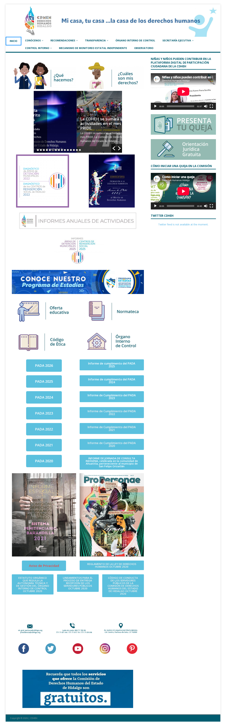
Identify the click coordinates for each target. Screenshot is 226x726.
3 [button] (44, 150)
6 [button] (53, 150)
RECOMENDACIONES (62, 40)
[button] (114, 148)
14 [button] (77, 150)
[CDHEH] (113, 34)
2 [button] (41, 150)
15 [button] (80, 150)
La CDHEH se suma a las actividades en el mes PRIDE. (60, 123)
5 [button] (50, 150)
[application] (183, 91)
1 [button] (38, 150)
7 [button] (56, 150)
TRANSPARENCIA (95, 40)
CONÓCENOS (33, 40)
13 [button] (74, 150)
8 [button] (59, 150)
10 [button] (65, 150)
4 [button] (47, 150)
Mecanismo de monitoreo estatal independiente (93, 48)
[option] (78, 122)
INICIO (13, 41)
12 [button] (71, 150)
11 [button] (68, 150)
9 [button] (62, 150)
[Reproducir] (155, 106)
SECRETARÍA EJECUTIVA (176, 40)
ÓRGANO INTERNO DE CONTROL (135, 40)
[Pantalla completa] (211, 106)
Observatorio (143, 48)
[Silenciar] (205, 106)
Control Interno (37, 48)
